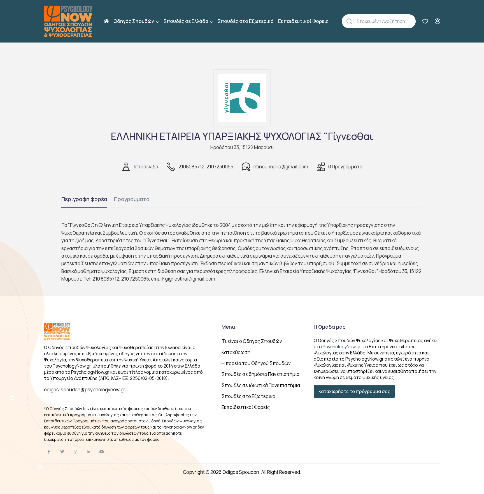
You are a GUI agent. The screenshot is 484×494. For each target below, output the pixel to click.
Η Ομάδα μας (329, 326)
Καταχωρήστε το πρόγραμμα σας (354, 391)
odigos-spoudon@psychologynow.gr (84, 389)
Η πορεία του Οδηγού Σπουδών (256, 363)
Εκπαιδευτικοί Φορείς (303, 21)
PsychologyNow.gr (342, 347)
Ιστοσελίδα (146, 166)
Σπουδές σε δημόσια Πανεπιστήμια (260, 374)
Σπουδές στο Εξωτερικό (246, 21)
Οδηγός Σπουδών (134, 21)
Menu (228, 326)
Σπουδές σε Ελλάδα (186, 21)
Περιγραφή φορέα (84, 199)
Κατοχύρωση (236, 352)
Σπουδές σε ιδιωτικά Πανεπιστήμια (261, 385)
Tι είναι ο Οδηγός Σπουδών (252, 341)
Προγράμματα (132, 199)
